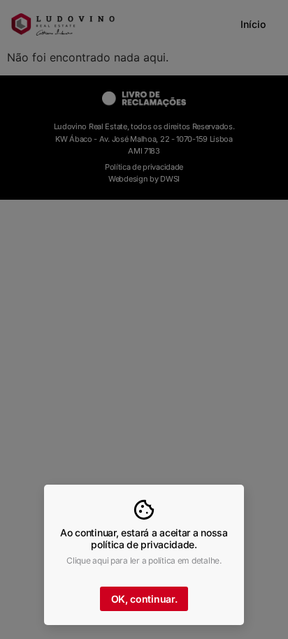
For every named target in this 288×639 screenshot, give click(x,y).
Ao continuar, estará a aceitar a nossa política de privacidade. (143, 538)
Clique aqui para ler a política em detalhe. (144, 560)
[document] (144, 319)
